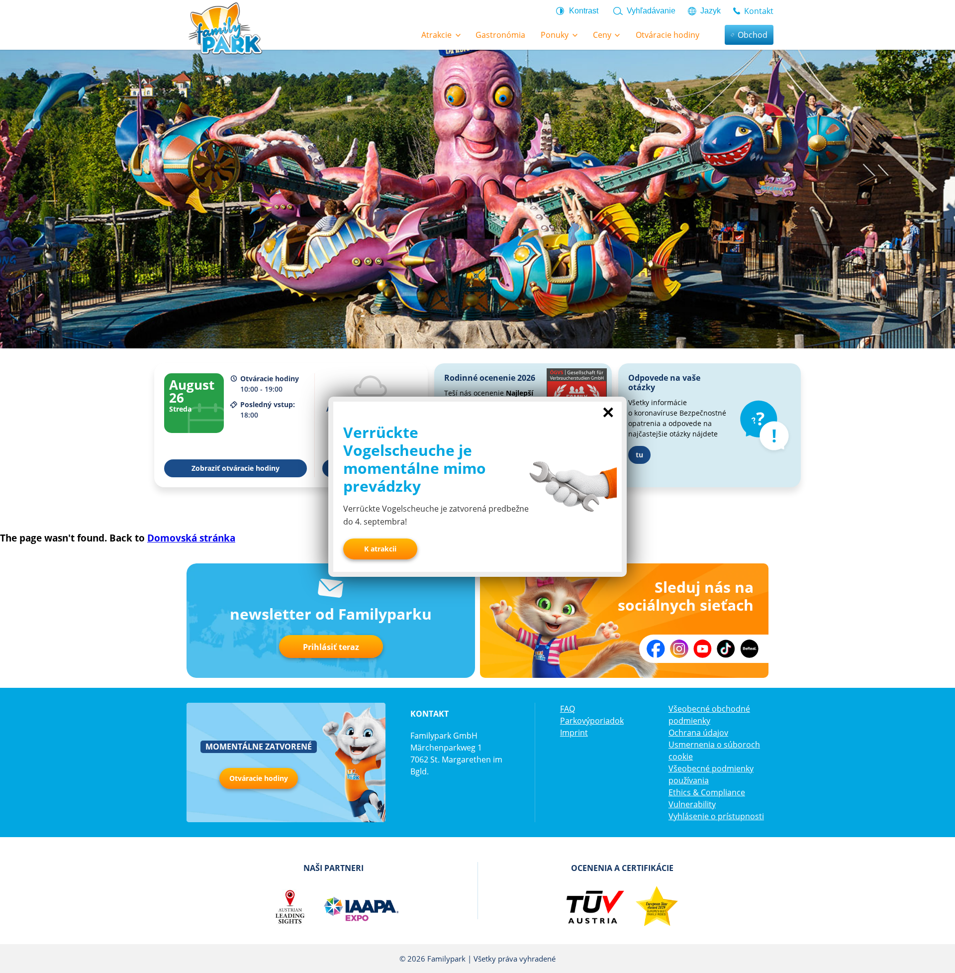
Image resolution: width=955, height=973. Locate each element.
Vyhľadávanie (651, 10)
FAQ (567, 708)
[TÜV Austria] (594, 906)
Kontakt (758, 10)
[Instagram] (679, 649)
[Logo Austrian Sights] (290, 906)
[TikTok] (726, 649)
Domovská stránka (191, 538)
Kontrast (583, 10)
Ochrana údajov (698, 732)
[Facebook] (656, 649)
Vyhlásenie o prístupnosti (716, 816)
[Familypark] (225, 27)
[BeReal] (749, 649)
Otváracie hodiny (258, 778)
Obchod (752, 34)
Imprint (574, 732)
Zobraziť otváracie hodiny (235, 468)
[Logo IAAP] (360, 906)
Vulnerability (692, 804)
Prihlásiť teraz (331, 647)
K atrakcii (380, 548)
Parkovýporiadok (592, 720)
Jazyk (710, 10)
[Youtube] (702, 649)
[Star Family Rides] (656, 906)
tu (639, 454)
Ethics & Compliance (706, 792)
